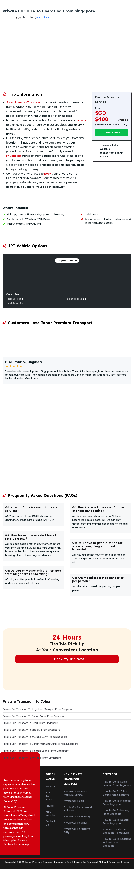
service (81, 120)
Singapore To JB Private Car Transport (76, 861)
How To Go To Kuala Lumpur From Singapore (117, 783)
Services (50, 786)
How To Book (49, 796)
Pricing (50, 805)
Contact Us (50, 823)
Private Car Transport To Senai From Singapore (30, 723)
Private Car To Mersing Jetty (76, 830)
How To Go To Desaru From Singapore (116, 821)
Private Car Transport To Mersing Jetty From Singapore (35, 736)
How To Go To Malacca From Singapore (117, 802)
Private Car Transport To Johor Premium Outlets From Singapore (40, 743)
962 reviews (42, 17)
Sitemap (125, 861)
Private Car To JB (73, 801)
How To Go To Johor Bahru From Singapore (116, 793)
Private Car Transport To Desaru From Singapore (31, 730)
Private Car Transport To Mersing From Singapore (32, 757)
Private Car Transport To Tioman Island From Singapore (36, 750)
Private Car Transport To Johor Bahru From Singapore (34, 716)
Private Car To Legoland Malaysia (77, 808)
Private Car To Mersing (76, 816)
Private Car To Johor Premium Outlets (75, 793)
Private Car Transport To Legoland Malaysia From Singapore (38, 709)
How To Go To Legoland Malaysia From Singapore (117, 842)
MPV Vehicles (50, 813)
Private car (13, 155)
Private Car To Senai (75, 822)
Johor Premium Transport (23, 102)
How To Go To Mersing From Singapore (116, 812)
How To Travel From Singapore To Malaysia (116, 831)
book (47, 173)
